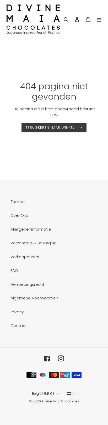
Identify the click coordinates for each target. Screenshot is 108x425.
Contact (18, 325)
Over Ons (19, 215)
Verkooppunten (25, 257)
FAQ (14, 270)
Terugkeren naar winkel (50, 127)
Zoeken (17, 201)
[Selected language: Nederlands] (71, 393)
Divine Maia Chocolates (60, 401)
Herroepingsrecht (27, 284)
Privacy (17, 312)
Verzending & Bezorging (33, 243)
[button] (45, 393)
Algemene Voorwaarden (34, 298)
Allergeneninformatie (30, 229)
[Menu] (99, 19)
